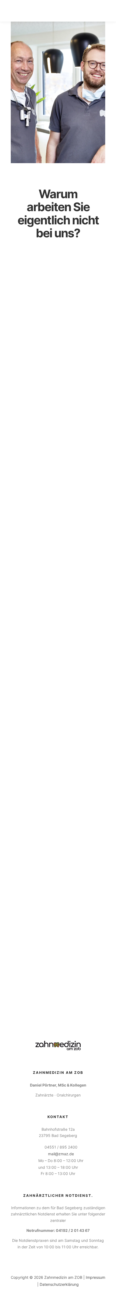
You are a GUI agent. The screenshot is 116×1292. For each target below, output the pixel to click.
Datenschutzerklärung (59, 1284)
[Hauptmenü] (100, 10)
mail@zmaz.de (61, 1154)
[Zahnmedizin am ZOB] (34, 11)
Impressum (95, 1277)
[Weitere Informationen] (90, 10)
